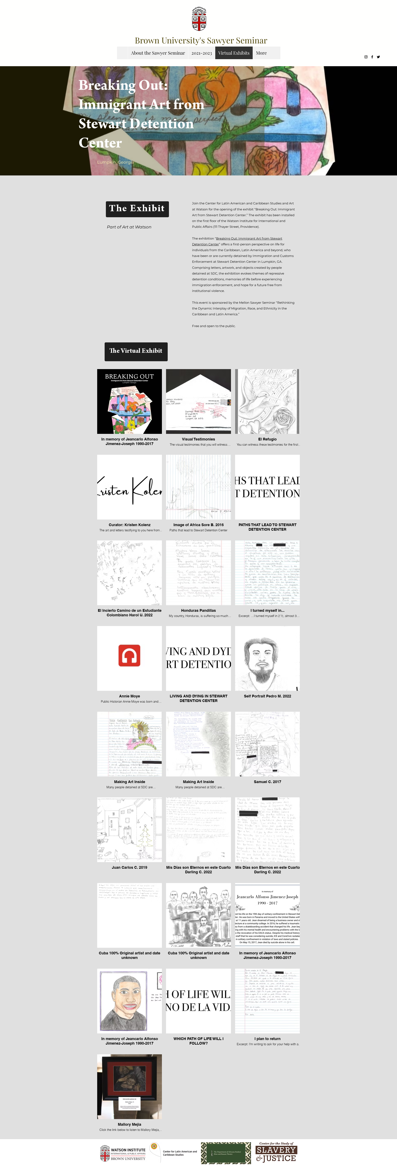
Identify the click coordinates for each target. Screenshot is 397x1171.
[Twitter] (378, 57)
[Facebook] (372, 57)
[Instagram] (366, 57)
